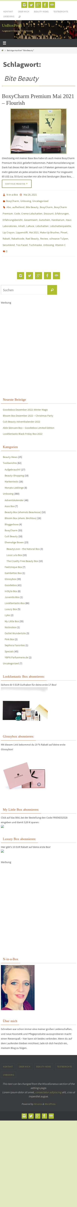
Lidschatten (42, 221)
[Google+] (38, 5)
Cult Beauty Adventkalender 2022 (21, 412)
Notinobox (10, 618)
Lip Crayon (9, 227)
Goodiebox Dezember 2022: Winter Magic (25, 400)
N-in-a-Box (12, 194)
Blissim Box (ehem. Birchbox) (20, 509)
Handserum (57, 216)
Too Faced (22, 238)
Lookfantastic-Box (15, 594)
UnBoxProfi (12, 25)
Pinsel (64, 227)
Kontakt (8, 11)
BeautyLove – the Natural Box (23, 540)
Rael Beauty (32, 232)
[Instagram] (24, 5)
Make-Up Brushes (49, 227)
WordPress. (50, 1095)
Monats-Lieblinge (14, 478)
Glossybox (10, 570)
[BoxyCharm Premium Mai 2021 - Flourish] (38, 131)
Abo (9, 205)
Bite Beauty (32, 205)
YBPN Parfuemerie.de (16, 648)
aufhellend (18, 205)
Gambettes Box (13, 564)
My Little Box (12, 612)
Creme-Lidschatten (31, 210)
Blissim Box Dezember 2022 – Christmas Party (28, 406)
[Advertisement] (38, 341)
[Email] (52, 5)
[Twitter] (31, 5)
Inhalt (21, 221)
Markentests (11, 472)
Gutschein (44, 216)
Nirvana (38, 1095)
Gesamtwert (31, 216)
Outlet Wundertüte (15, 624)
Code (17, 210)
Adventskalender (14, 491)
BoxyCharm (12, 200)
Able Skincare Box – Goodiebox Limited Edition (28, 418)
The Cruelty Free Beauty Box (22, 552)
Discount (49, 210)
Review (44, 232)
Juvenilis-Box (12, 588)
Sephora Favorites (15, 636)
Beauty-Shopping (14, 466)
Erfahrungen (62, 210)
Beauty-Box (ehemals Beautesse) (23, 503)
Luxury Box (11, 600)
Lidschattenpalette (60, 221)
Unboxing (8, 16)
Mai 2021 (34, 227)
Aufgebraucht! (13, 460)
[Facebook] (45, 5)
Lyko (7, 606)
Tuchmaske (35, 238)
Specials (9, 642)
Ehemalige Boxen (14, 533)
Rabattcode (17, 232)
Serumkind (9, 238)
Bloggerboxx (12, 515)
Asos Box (10, 497)
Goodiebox (11, 576)
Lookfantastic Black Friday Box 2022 (22, 424)
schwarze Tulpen (58, 232)
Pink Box (9, 630)
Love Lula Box (14, 546)
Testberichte (60, 11)
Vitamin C (60, 238)
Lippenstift (22, 227)
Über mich (23, 11)
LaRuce (30, 221)
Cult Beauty (11, 527)
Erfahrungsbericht (13, 216)
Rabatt (6, 232)
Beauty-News (41, 11)
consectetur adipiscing (48, 1083)
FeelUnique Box (13, 558)
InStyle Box (11, 582)
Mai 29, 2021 (30, 194)
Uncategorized (40, 200)
